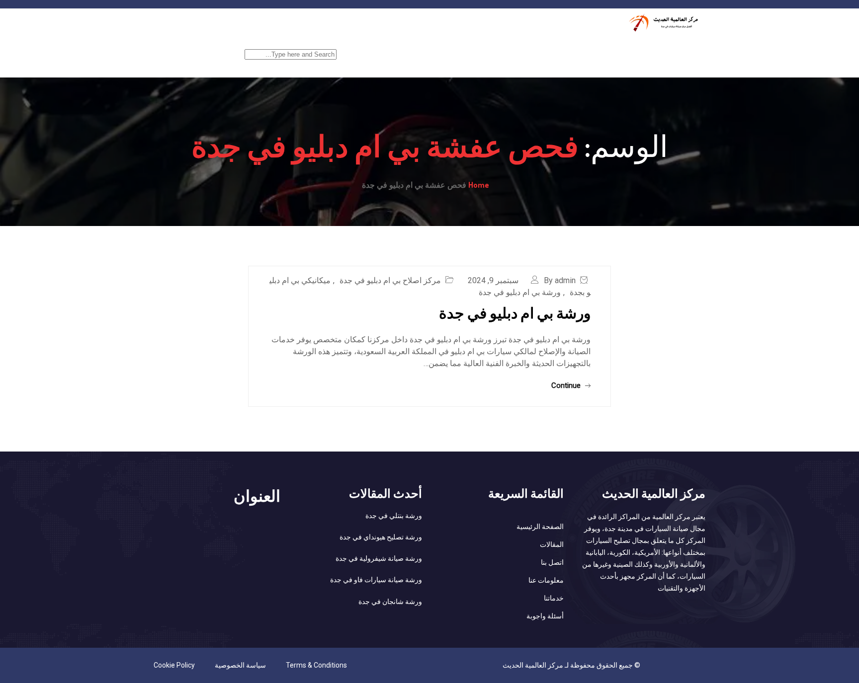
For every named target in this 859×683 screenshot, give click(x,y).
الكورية (475, 48)
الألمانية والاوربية (418, 48)
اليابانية (517, 48)
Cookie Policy (174, 665)
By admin (560, 280)
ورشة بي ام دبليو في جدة (520, 292)
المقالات (552, 544)
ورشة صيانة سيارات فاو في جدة (376, 580)
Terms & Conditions (316, 665)
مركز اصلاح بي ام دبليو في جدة (390, 280)
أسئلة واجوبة (545, 616)
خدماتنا (618, 48)
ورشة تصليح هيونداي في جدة (381, 537)
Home (478, 185)
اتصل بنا (552, 562)
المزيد (363, 48)
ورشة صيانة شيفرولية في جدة (379, 558)
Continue (567, 385)
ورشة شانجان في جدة (390, 602)
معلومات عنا (546, 580)
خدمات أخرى (568, 48)
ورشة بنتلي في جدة (393, 516)
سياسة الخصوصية (240, 665)
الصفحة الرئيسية (674, 48)
